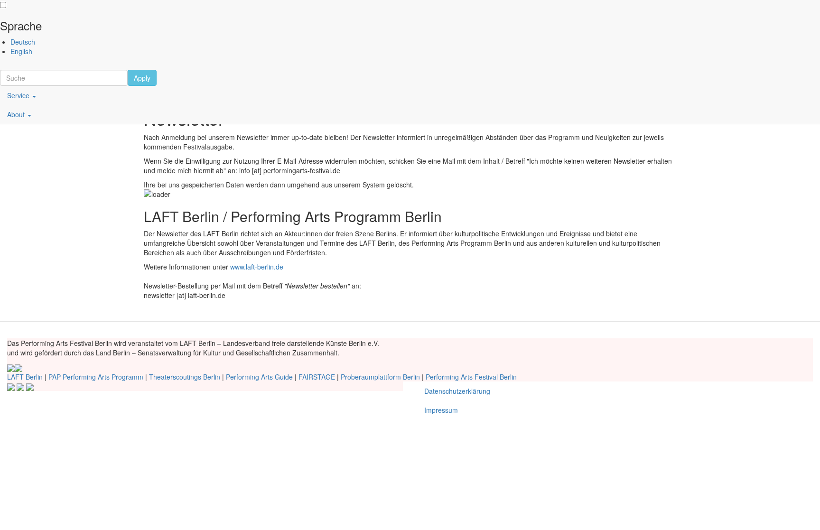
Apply (142, 78)
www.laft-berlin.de (256, 266)
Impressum (441, 410)
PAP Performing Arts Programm (95, 376)
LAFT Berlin (25, 376)
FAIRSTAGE (316, 376)
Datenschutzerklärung (457, 391)
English (21, 51)
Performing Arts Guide (259, 376)
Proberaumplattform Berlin (380, 376)
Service (19, 95)
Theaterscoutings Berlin (184, 376)
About (17, 114)
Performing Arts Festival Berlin (471, 376)
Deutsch (22, 41)
